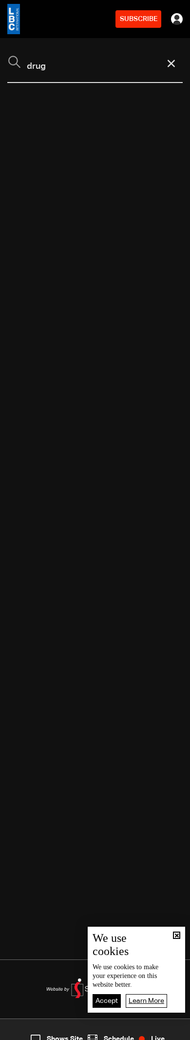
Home (20, 1031)
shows (139, 1031)
